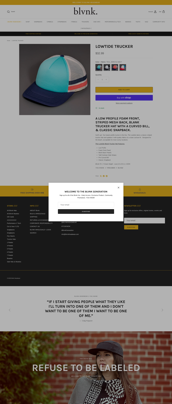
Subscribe (86, 211)
